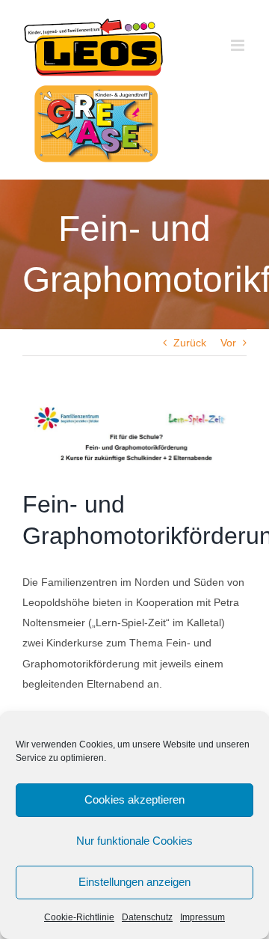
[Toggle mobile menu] (239, 45)
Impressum (202, 917)
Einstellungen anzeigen (134, 881)
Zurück (189, 343)
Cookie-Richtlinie (79, 917)
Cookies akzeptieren (134, 799)
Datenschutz (147, 917)
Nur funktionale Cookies (134, 840)
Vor (228, 343)
